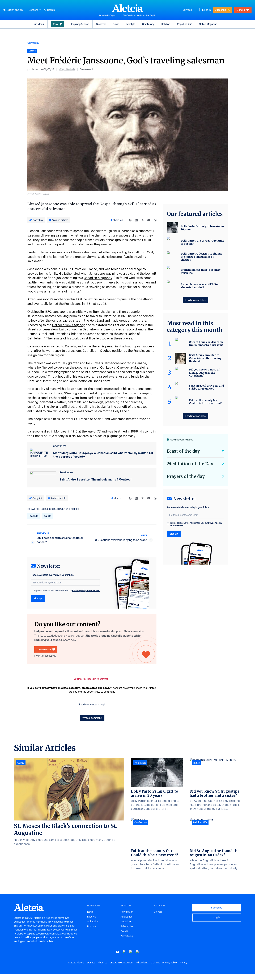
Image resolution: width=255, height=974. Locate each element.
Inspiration (140, 762)
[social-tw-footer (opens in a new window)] (130, 952)
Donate (241, 9)
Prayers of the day (186, 476)
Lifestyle (130, 24)
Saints (47, 516)
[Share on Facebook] (130, 220)
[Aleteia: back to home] (127, 8)
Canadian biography (98, 278)
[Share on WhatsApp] (155, 220)
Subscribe (220, 9)
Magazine (126, 921)
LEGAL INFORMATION (121, 962)
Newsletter (127, 911)
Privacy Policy (169, 962)
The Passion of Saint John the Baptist (139, 15)
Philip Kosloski (67, 69)
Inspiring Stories (80, 24)
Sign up (38, 598)
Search (51, 9)
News (116, 24)
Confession (140, 822)
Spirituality (148, 24)
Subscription (127, 926)
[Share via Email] (148, 220)
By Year (158, 911)
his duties (55, 393)
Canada (33, 516)
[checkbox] (32, 591)
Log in (207, 9)
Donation (125, 931)
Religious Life (200, 822)
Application (127, 916)
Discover (101, 24)
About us (102, 962)
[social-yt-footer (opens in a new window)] (117, 952)
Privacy (183, 962)
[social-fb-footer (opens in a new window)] (124, 952)
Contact (155, 962)
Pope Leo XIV (184, 24)
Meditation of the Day (190, 463)
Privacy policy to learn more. (86, 590)
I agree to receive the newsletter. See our (67, 590)
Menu (41, 24)
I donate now (44, 649)
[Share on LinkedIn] (136, 220)
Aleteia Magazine (207, 24)
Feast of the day (183, 451)
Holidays (165, 24)
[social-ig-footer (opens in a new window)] (137, 952)
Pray (55, 24)
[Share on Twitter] (142, 220)
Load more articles (195, 300)
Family (196, 762)
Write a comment (92, 717)
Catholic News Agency (68, 325)
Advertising (127, 936)
